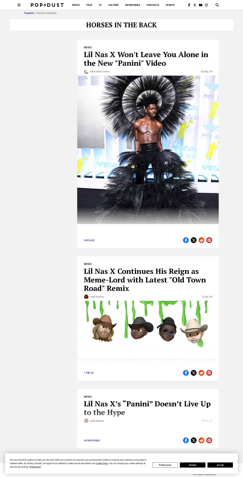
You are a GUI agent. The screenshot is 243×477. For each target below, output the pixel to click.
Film (89, 4)
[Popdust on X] (194, 5)
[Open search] (217, 5)
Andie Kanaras (97, 296)
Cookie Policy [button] (102, 463)
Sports (170, 4)
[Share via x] (194, 240)
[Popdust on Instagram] (206, 5)
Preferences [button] (35, 467)
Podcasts (153, 4)
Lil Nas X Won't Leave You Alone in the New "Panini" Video (146, 58)
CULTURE (113, 4)
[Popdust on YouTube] (200, 5)
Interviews (132, 4)
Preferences (165, 465)
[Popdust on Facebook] (189, 5)
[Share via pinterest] (209, 240)
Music (76, 4)
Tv (100, 4)
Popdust (29, 13)
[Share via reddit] (201, 240)
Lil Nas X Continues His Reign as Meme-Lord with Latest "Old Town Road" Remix (145, 279)
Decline (192, 465)
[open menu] (19, 5)
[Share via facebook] (186, 240)
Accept (220, 465)
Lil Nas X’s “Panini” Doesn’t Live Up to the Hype (147, 408)
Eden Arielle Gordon (100, 71)
